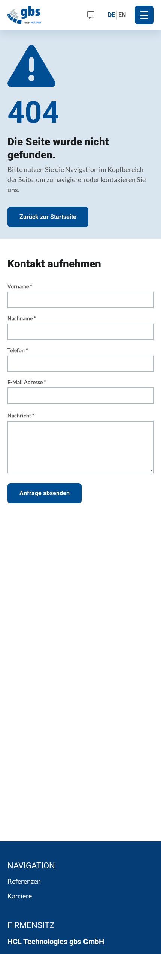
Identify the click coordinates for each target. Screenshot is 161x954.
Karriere (19, 896)
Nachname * (21, 318)
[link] (90, 15)
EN (122, 14)
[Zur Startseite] (24, 15)
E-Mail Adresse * (26, 382)
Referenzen (24, 881)
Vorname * (19, 286)
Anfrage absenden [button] (44, 493)
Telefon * (17, 350)
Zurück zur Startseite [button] (47, 216)
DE (111, 14)
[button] (144, 15)
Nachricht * (20, 415)
